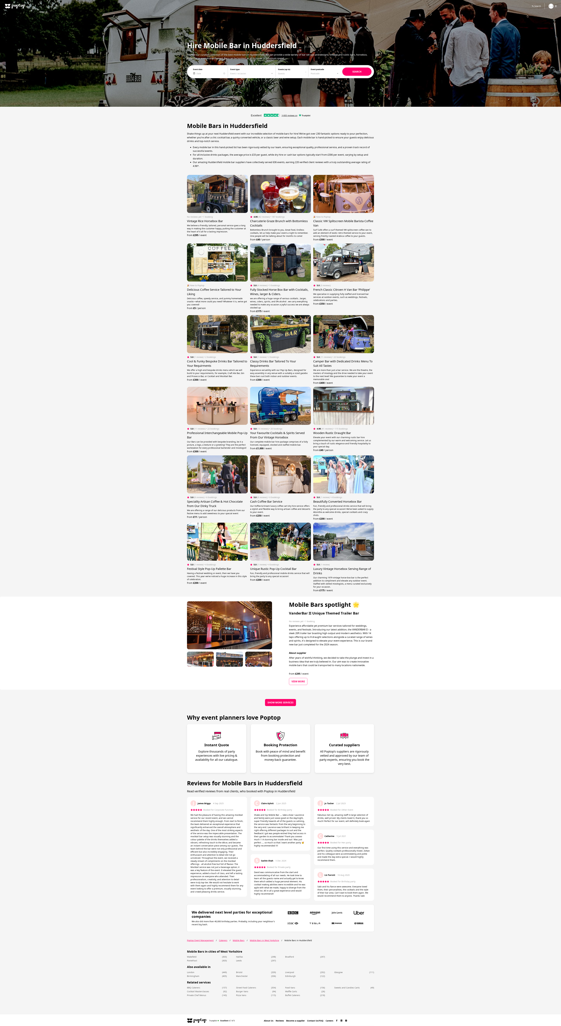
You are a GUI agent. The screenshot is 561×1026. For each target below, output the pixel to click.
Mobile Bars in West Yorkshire (264, 940)
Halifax (239, 956)
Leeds (239, 960)
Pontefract (192, 960)
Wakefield (191, 956)
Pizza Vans (241, 995)
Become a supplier (295, 1020)
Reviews (280, 1020)
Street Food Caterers (246, 987)
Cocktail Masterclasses (198, 991)
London (190, 972)
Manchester (242, 976)
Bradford (289, 956)
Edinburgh (290, 976)
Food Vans (290, 987)
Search (537, 6)
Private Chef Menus (196, 995)
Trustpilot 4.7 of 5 (222, 1020)
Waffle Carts (291, 991)
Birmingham (193, 976)
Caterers (223, 940)
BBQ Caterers (193, 987)
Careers (329, 1020)
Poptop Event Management (200, 940)
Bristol (239, 972)
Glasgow (338, 972)
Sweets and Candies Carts (347, 987)
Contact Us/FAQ (315, 1020)
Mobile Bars (238, 940)
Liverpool (289, 972)
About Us (268, 1020)
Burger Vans (242, 991)
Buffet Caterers (292, 995)
